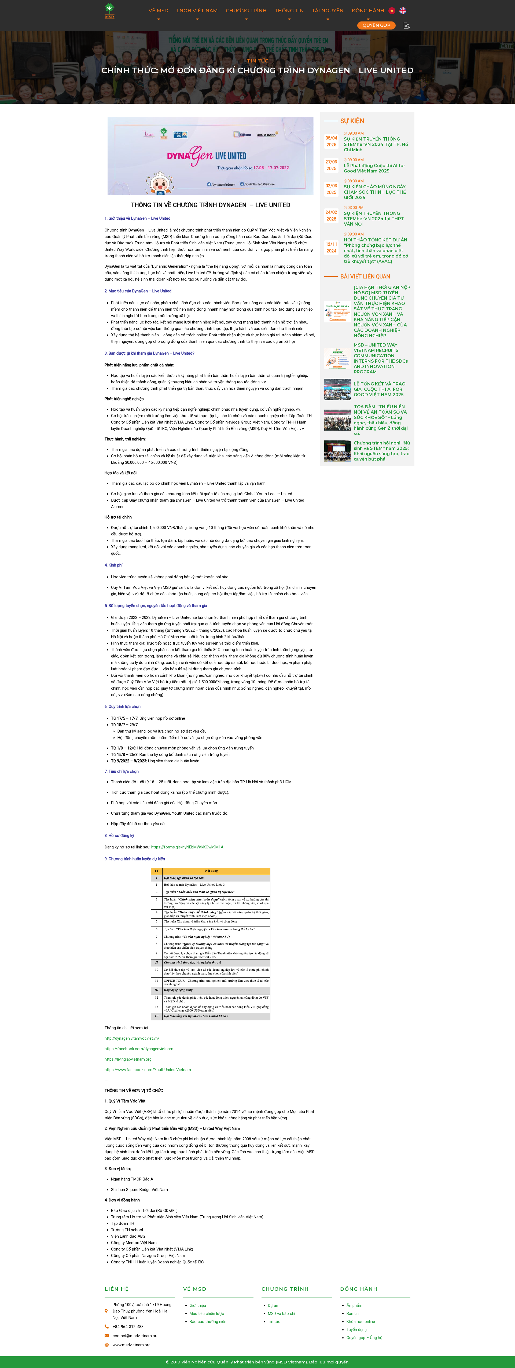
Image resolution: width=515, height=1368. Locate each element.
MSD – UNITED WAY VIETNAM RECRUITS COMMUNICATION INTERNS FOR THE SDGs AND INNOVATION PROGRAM (381, 358)
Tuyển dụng (357, 1329)
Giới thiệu (198, 1305)
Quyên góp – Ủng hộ (376, 25)
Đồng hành (368, 11)
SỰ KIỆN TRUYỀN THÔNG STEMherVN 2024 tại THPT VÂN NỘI (374, 219)
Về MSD (158, 11)
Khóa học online (361, 1321)
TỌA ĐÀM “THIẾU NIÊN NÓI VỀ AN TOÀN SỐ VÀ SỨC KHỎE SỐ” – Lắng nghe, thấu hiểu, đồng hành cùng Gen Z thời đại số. (381, 420)
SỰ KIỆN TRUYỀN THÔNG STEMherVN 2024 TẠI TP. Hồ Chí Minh (376, 144)
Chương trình (246, 11)
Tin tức (274, 1321)
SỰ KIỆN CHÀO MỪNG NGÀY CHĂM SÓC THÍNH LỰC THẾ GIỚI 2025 (375, 192)
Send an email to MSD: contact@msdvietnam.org (140, 1336)
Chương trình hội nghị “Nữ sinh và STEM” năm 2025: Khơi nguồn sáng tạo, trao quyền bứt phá (382, 451)
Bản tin (353, 1313)
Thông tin (289, 11)
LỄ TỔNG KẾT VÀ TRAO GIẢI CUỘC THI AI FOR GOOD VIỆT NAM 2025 (380, 389)
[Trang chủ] (110, 11)
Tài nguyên (328, 11)
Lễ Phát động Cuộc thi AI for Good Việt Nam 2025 (374, 168)
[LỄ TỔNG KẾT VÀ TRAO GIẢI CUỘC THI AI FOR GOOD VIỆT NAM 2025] (337, 389)
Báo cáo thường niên (208, 1321)
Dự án (273, 1305)
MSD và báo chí (281, 1313)
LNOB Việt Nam (197, 11)
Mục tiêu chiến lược (207, 1313)
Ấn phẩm (354, 1305)
